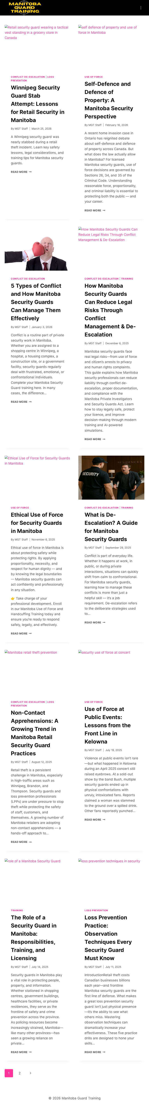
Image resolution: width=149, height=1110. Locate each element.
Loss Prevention (96, 910)
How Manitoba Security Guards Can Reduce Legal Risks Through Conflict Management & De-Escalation (110, 310)
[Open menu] (140, 8)
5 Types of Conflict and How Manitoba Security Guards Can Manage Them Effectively (36, 302)
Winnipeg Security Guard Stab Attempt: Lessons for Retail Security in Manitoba (37, 103)
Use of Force (94, 76)
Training (127, 278)
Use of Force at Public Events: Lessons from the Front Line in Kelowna (108, 725)
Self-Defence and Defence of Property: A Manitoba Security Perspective (109, 100)
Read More (21, 171)
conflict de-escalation (28, 76)
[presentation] (38, 47)
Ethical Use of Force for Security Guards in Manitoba (37, 522)
